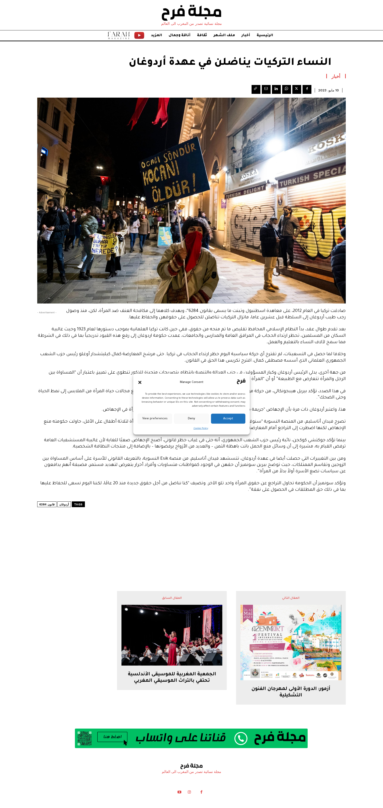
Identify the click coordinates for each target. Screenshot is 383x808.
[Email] (266, 89)
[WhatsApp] (286, 89)
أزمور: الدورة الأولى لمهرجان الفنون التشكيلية (290, 692)
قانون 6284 (47, 504)
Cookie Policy (200, 428)
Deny (191, 418)
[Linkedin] (276, 89)
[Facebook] (307, 89)
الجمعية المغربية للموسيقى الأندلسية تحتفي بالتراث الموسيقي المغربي (172, 678)
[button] (140, 382)
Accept (228, 418)
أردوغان (64, 504)
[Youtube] (179, 793)
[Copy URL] (256, 89)
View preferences (155, 418)
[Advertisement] (191, 536)
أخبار (336, 76)
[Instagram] (189, 793)
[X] (296, 89)
